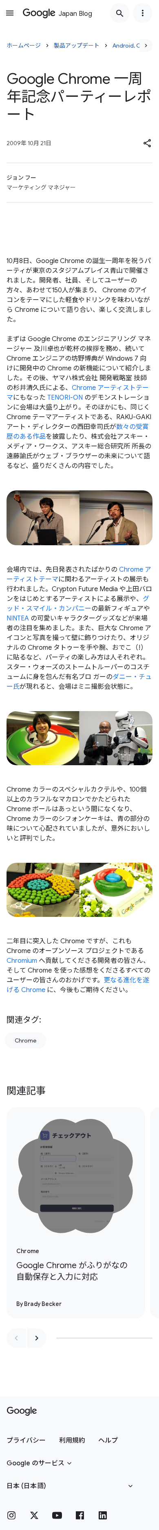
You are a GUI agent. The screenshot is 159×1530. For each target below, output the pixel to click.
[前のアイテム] (16, 1338)
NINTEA (18, 618)
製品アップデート (76, 45)
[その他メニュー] (142, 13)
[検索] (120, 13)
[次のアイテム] (36, 1338)
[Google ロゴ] (22, 1411)
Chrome (25, 1040)
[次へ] (145, 45)
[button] (147, 143)
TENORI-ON (65, 398)
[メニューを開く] (10, 13)
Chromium (22, 961)
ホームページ (24, 45)
